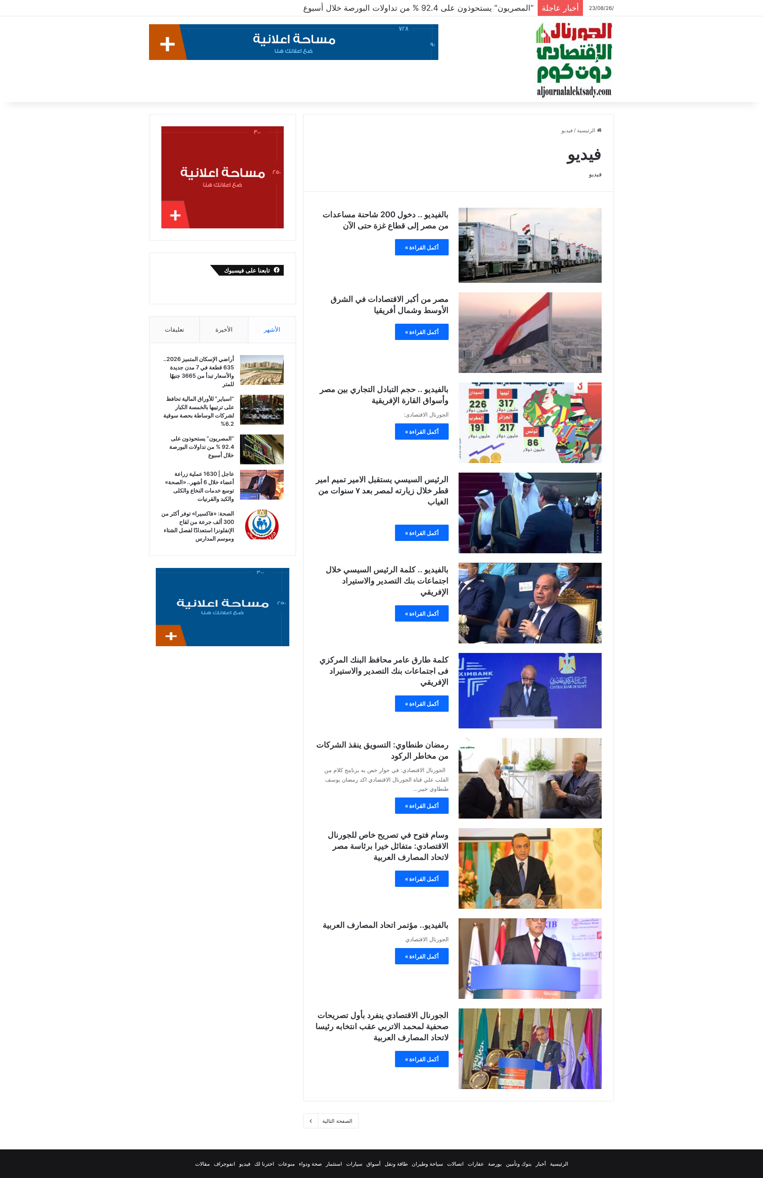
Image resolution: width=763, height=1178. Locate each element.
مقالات (202, 1164)
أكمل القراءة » (422, 247)
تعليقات (174, 329)
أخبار (541, 1164)
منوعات (286, 1164)
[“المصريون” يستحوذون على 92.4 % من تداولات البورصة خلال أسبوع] (262, 449)
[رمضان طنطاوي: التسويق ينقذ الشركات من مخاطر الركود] (530, 778)
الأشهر (272, 329)
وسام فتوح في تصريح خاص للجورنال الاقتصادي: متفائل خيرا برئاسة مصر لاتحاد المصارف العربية (388, 846)
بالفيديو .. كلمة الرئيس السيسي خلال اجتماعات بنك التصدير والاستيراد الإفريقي (387, 581)
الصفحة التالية (337, 1121)
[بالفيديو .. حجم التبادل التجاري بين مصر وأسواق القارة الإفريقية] (530, 422)
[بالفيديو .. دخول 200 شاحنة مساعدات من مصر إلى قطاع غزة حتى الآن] (530, 245)
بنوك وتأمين (519, 1164)
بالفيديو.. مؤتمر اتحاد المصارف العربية (386, 925)
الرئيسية (587, 130)
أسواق (373, 1164)
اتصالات (455, 1164)
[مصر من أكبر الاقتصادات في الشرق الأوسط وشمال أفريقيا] (530, 332)
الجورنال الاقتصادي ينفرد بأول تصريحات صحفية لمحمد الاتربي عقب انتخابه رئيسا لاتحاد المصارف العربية (382, 1026)
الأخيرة (223, 329)
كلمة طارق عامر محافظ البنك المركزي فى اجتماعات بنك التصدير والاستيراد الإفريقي (384, 671)
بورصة (495, 1164)
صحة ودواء (310, 1164)
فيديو (244, 1164)
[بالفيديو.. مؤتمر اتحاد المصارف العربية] (530, 958)
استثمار (334, 1164)
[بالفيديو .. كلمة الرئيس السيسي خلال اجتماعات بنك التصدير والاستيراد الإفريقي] (530, 603)
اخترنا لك (264, 1164)
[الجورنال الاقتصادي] (574, 60)
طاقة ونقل (396, 1164)
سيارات (354, 1164)
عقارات (476, 1164)
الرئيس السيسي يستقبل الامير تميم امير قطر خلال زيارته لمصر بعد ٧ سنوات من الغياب (382, 490)
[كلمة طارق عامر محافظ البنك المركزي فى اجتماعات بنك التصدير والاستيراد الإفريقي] (530, 690)
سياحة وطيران (427, 1164)
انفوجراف (224, 1164)
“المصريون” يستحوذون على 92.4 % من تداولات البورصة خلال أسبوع (201, 446)
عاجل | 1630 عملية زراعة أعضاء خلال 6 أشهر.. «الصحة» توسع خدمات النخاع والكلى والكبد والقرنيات (364, 8)
